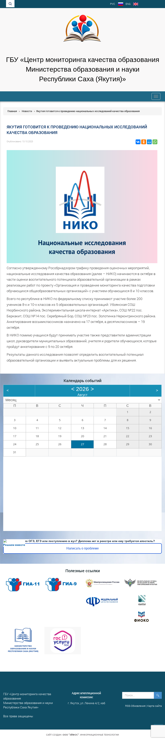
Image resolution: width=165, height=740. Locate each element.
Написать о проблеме (82, 548)
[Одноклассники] (143, 141)
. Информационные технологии (91, 735)
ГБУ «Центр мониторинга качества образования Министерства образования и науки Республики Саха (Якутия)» (82, 69)
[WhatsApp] (155, 141)
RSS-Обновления (135, 705)
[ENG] (135, 4)
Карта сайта (154, 705)
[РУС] (120, 4)
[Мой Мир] (149, 141)
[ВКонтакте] (138, 141)
